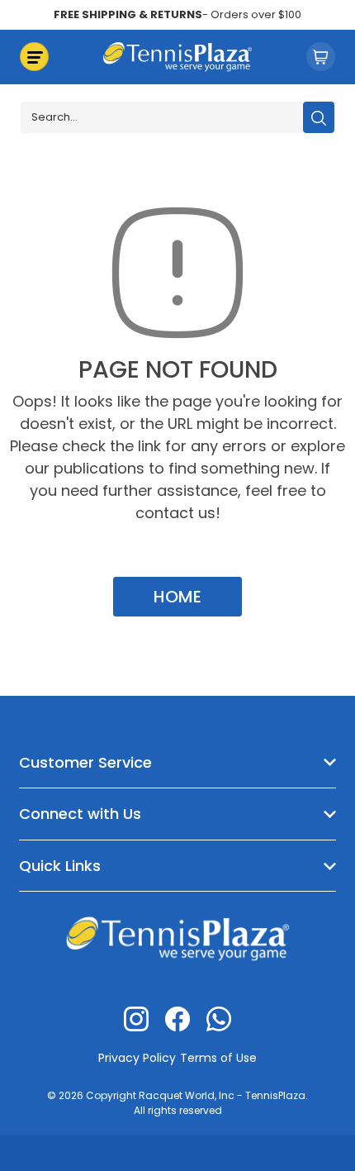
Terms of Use (218, 1058)
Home (177, 596)
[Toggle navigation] (34, 56)
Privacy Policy (137, 1058)
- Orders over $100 (177, 14)
